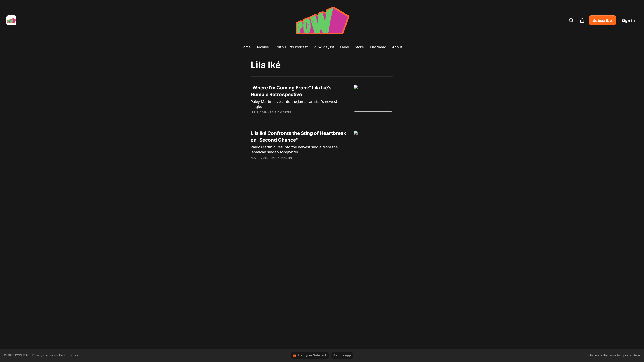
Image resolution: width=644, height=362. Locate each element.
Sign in (628, 20)
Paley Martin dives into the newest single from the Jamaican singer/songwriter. (294, 149)
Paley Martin (280, 112)
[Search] (571, 20)
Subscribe (602, 20)
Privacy (37, 355)
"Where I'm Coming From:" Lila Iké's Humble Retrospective (291, 91)
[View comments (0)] (283, 119)
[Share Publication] (582, 20)
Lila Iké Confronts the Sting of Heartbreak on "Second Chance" (298, 136)
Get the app (342, 355)
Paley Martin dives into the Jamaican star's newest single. (294, 104)
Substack (593, 355)
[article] (322, 103)
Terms (48, 355)
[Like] (254, 119)
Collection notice (66, 355)
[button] (245, 47)
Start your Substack (312, 355)
